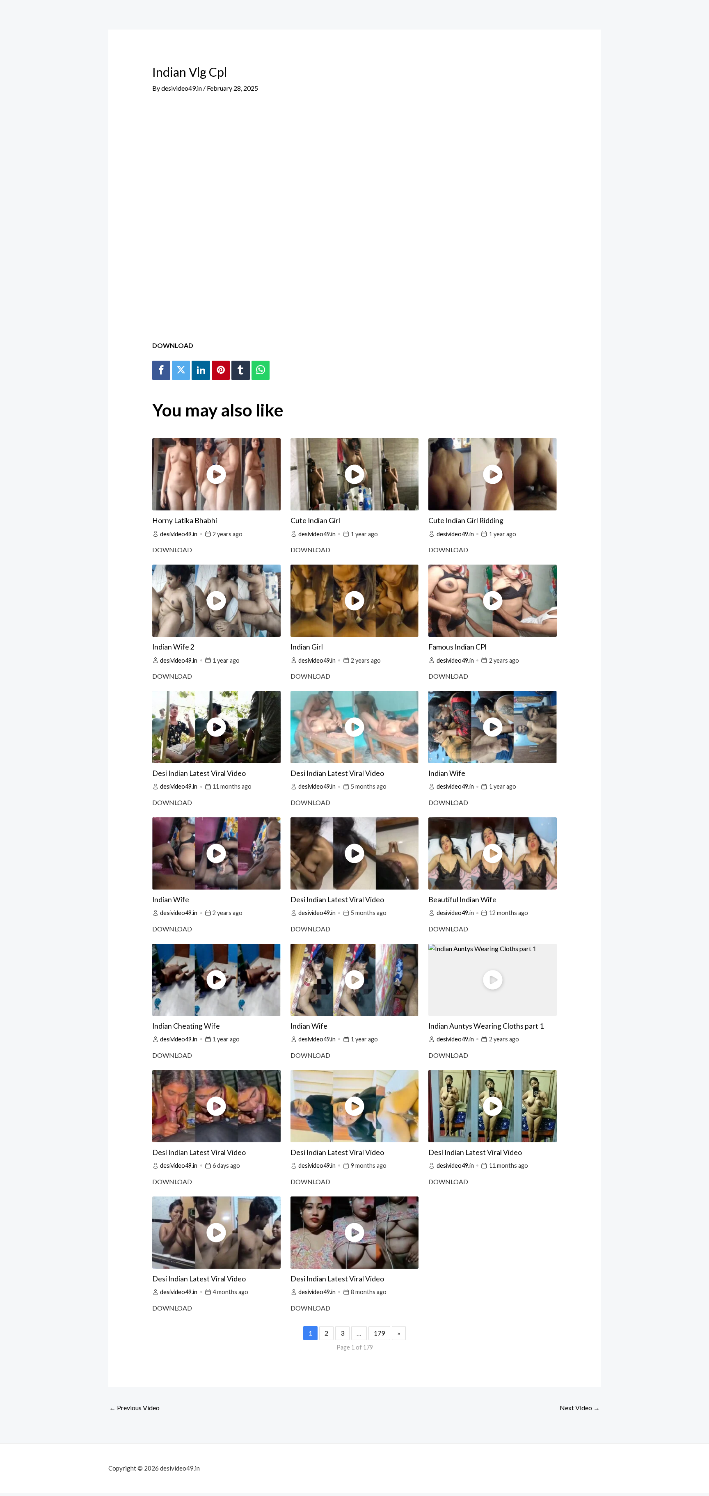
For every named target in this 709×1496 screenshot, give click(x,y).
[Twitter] (181, 370)
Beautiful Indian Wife (462, 899)
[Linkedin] (201, 370)
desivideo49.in (178, 534)
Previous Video (134, 1407)
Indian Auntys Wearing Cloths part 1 (486, 1026)
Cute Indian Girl (315, 520)
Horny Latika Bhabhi (184, 520)
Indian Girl (306, 647)
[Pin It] (221, 370)
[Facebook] (161, 370)
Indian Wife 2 (173, 647)
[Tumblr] (240, 370)
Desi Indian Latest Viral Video (199, 773)
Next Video (580, 1407)
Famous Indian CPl (457, 647)
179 (379, 1333)
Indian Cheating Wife (186, 1026)
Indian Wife (446, 773)
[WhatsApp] (261, 370)
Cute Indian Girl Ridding (465, 520)
